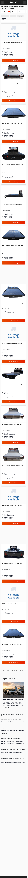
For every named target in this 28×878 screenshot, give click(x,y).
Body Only (20, 16)
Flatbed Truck (5, 16)
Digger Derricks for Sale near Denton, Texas (11, 752)
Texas (23, 670)
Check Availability (13, 60)
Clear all (4, 18)
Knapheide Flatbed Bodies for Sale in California (12, 741)
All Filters (5, 11)
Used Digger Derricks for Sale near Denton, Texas (13, 762)
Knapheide (13, 16)
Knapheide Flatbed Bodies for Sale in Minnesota (12, 743)
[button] (24, 72)
